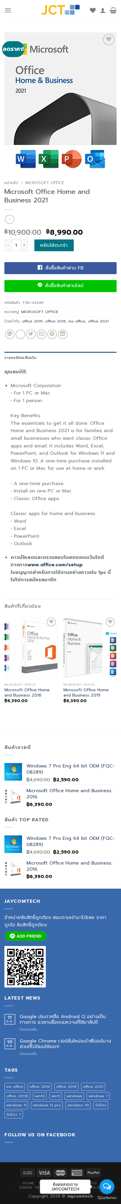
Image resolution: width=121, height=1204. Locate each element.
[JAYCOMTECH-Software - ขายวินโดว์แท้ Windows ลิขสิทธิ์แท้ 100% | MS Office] (60, 10)
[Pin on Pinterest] (52, 334)
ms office (76, 321)
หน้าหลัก (11, 183)
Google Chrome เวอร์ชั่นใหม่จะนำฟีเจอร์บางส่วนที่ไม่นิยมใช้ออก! (65, 1044)
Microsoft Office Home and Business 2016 (27, 692)
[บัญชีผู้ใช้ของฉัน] (103, 10)
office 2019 (32, 321)
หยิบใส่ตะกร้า (54, 245)
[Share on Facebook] (20, 334)
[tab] (60, 358)
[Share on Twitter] (31, 334)
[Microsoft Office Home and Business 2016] (31, 648)
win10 (40, 1096)
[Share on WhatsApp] (10, 334)
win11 (55, 1096)
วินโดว (100, 1105)
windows (74, 1096)
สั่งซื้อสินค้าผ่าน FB (63, 268)
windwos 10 (78, 1105)
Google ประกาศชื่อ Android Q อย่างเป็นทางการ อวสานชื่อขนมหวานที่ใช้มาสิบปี (63, 1019)
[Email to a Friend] (41, 334)
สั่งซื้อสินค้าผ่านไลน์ (63, 285)
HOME (28, 1183)
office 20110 (17, 1096)
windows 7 (98, 1096)
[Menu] (7, 10)
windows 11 (16, 1105)
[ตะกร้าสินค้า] (113, 10)
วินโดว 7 (13, 1114)
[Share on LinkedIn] (63, 334)
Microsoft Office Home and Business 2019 (86, 692)
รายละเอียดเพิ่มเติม (20, 357)
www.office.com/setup (55, 564)
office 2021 (98, 321)
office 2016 (55, 321)
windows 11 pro (47, 1105)
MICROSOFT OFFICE (44, 183)
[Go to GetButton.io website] (107, 1198)
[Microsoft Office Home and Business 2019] (90, 648)
